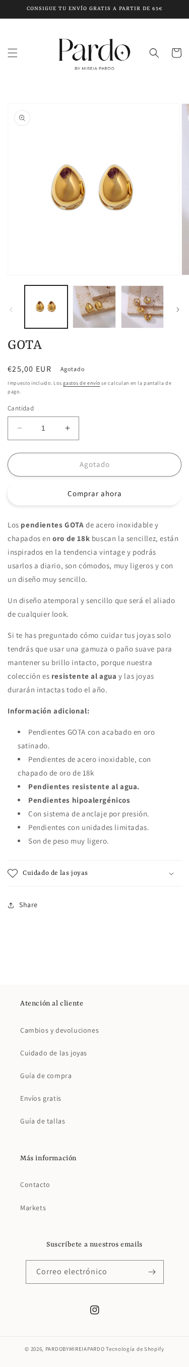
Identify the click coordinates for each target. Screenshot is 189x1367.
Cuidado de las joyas (53, 1052)
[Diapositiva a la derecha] (178, 310)
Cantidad (21, 408)
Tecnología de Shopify (135, 1348)
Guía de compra (46, 1075)
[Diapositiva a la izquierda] (11, 310)
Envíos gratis (40, 1098)
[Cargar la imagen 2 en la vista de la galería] (94, 306)
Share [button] (28, 904)
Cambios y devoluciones (59, 1030)
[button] (13, 53)
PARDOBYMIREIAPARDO (75, 1348)
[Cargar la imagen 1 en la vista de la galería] (46, 306)
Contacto (35, 1184)
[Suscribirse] (152, 1272)
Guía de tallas (42, 1120)
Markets (33, 1207)
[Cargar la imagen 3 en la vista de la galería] (142, 306)
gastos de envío (81, 383)
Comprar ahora (95, 493)
